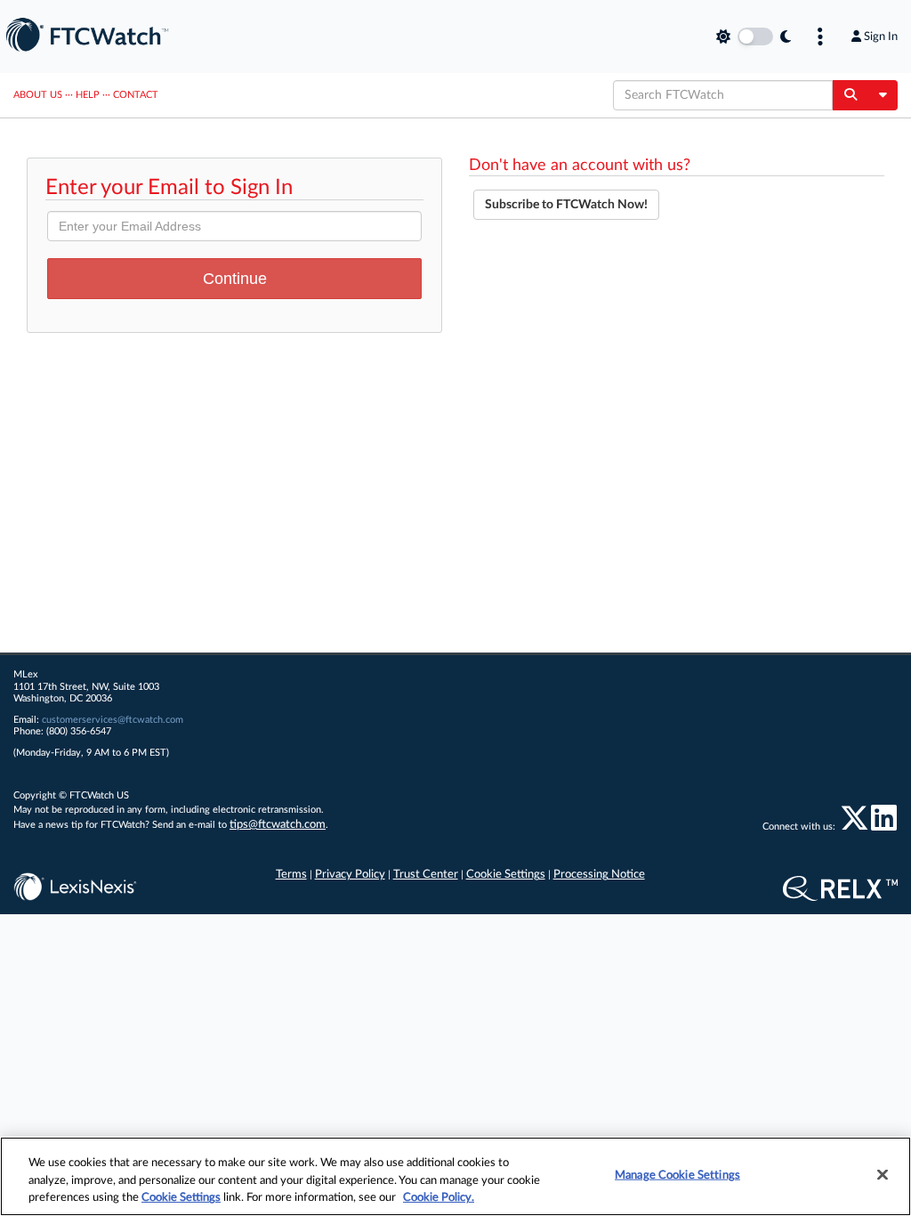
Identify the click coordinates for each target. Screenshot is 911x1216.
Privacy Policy (350, 874)
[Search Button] (850, 95)
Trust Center (425, 874)
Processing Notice (599, 874)
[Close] (882, 1174)
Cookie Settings (505, 874)
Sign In (881, 36)
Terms (291, 874)
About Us (37, 95)
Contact (135, 95)
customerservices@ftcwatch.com (112, 720)
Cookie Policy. (438, 1198)
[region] (455, 1176)
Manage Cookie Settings (677, 1174)
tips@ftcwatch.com (278, 825)
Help (88, 95)
